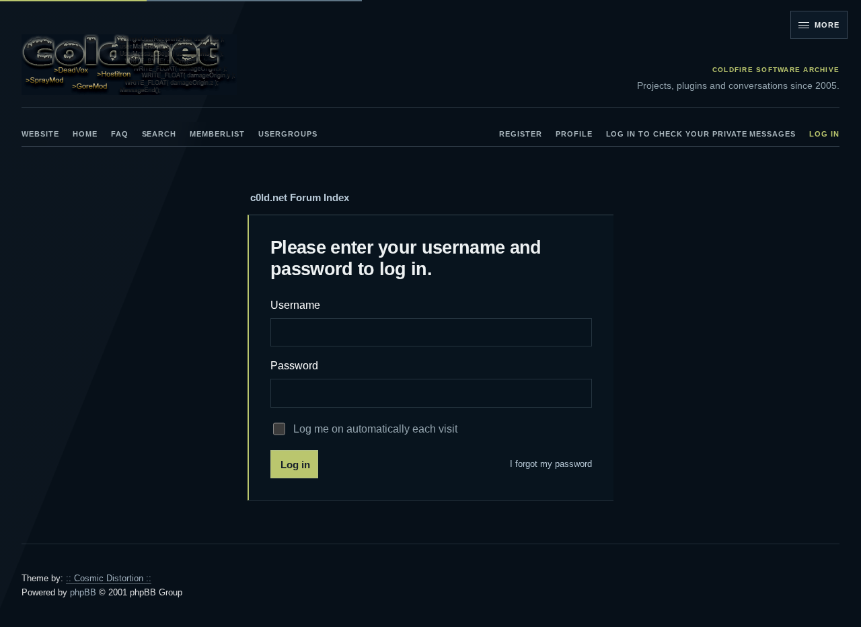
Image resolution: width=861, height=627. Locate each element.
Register (520, 134)
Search (159, 134)
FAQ (119, 134)
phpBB (83, 592)
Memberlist (217, 134)
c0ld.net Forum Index (299, 197)
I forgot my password (551, 464)
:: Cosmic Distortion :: (108, 578)
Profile (574, 134)
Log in (824, 134)
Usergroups (287, 134)
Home (85, 134)
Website (40, 134)
